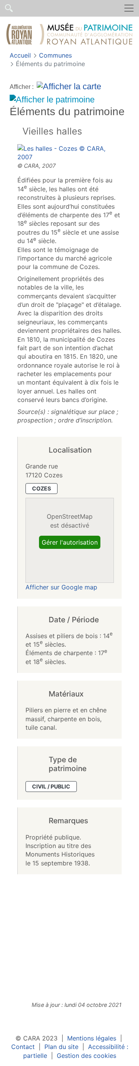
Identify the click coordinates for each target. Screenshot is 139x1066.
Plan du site (61, 1047)
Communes (55, 55)
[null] (16, 132)
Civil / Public (51, 786)
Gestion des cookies (86, 1055)
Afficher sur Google (61, 587)
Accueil (21, 55)
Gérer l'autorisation (70, 542)
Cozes (41, 488)
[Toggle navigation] (128, 8)
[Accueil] (69, 35)
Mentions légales (91, 1038)
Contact (23, 1047)
